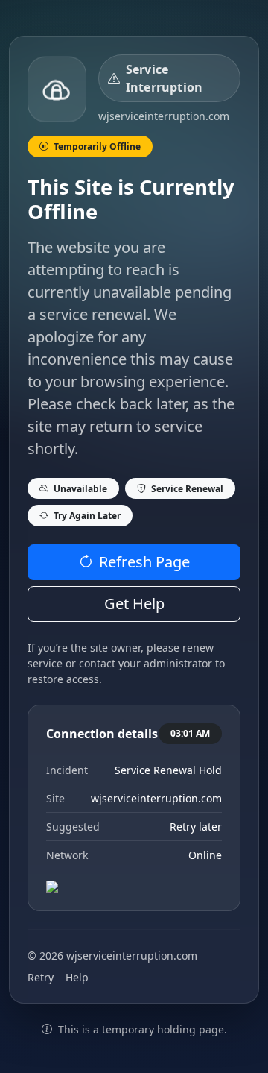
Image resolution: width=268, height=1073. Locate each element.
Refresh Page (144, 562)
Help (77, 977)
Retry (41, 977)
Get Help (134, 604)
